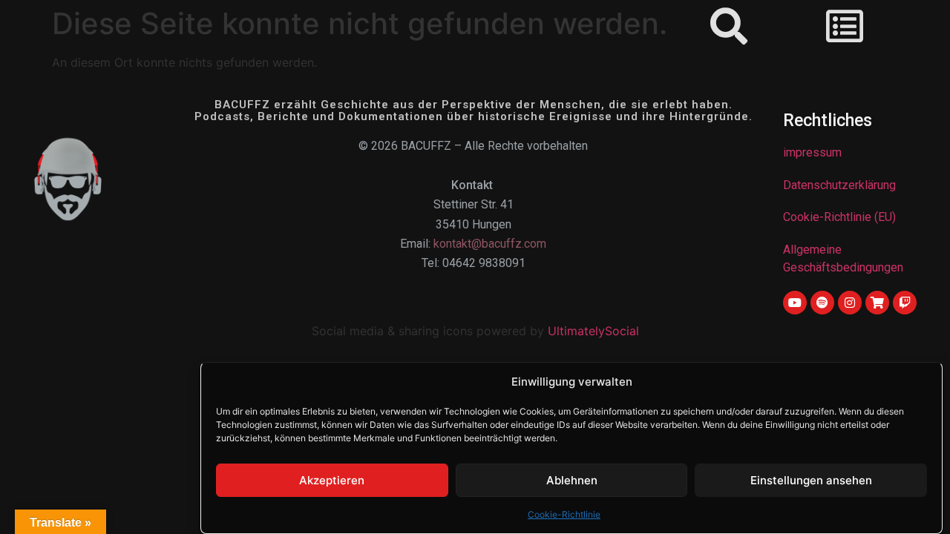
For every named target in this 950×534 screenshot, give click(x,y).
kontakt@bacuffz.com (489, 244)
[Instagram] (850, 302)
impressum (812, 152)
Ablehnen (571, 480)
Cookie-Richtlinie (564, 514)
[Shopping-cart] (877, 302)
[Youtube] (795, 302)
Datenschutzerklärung (839, 185)
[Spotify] (822, 302)
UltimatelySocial (593, 330)
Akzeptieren (331, 480)
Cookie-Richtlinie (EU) (839, 217)
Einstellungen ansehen (811, 480)
